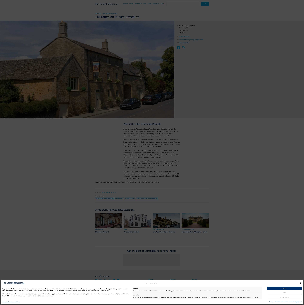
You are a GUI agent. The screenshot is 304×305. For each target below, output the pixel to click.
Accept (284, 288)
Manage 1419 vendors (275, 302)
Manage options (284, 297)
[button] (301, 283)
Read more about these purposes (292, 302)
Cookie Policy (6, 302)
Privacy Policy (15, 302)
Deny (284, 292)
